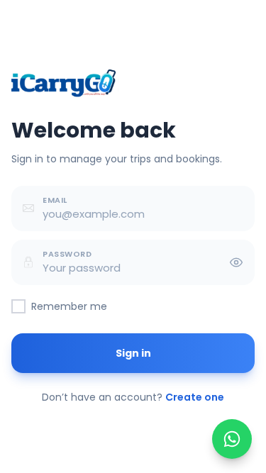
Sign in (133, 353)
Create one (194, 397)
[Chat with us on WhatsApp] (232, 439)
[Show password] (236, 262)
